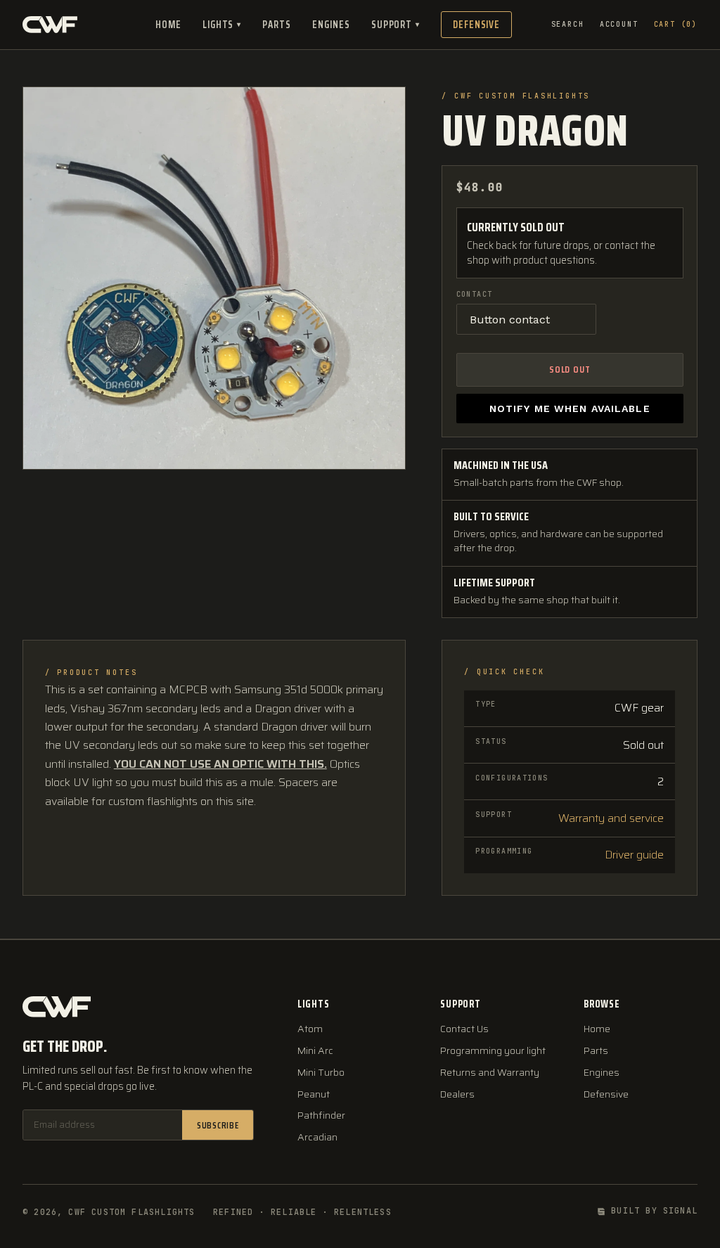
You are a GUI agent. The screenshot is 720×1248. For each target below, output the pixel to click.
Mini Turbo (321, 1072)
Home (168, 24)
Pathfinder (321, 1115)
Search (567, 24)
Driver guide (634, 854)
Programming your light (493, 1050)
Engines (330, 24)
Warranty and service (611, 818)
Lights (221, 24)
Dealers (457, 1094)
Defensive (476, 24)
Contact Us (464, 1029)
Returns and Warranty (489, 1072)
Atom (310, 1029)
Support (395, 24)
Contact (474, 294)
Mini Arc (315, 1050)
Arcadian (317, 1137)
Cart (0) (676, 24)
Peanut (313, 1094)
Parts (276, 24)
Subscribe (218, 1125)
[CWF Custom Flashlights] (49, 24)
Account (619, 24)
